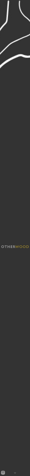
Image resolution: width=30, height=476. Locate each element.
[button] (15, 473)
